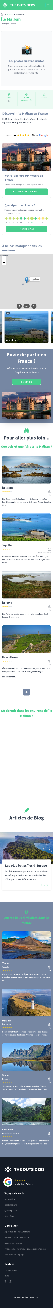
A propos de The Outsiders (17, 1231)
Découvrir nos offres (26, 191)
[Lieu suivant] (33, 306)
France (10, 14)
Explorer (26, 381)
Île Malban (20, 14)
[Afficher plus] (26, 692)
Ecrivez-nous (11, 1269)
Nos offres (9, 1216)
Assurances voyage (13, 1243)
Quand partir (11, 1210)
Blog (7, 1275)
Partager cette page (14, 1254)
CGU (32, 1297)
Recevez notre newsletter (17, 1237)
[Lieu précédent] (19, 306)
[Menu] (48, 5)
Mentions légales (21, 1297)
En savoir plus (26, 228)
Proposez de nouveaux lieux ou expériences (25, 1248)
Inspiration (10, 1199)
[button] (26, 135)
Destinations (11, 1204)
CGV (37, 1297)
